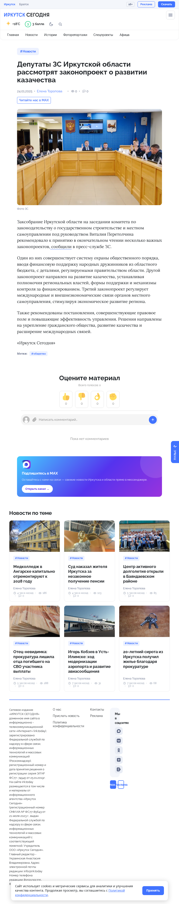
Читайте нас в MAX (34, 100)
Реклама (96, 716)
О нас (57, 709)
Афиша (124, 35)
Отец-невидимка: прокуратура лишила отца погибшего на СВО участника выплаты (33, 661)
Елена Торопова (49, 91)
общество (40, 353)
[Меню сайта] (170, 15)
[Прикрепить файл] (34, 419)
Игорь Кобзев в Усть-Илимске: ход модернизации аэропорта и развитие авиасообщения (89, 661)
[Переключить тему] (51, 24)
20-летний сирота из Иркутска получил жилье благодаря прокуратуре (143, 659)
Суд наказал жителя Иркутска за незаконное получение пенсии (87, 574)
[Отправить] (153, 420)
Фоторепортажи (75, 35)
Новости (31, 35)
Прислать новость (66, 716)
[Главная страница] (26, 15)
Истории (50, 35)
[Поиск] (60, 24)
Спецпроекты (103, 35)
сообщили (61, 246)
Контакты (97, 709)
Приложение (113, 784)
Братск (24, 4)
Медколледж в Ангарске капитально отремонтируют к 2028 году (34, 574)
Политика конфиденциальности (68, 724)
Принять (153, 890)
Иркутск (9, 4)
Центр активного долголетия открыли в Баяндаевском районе (143, 574)
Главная (13, 35)
